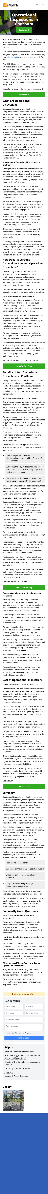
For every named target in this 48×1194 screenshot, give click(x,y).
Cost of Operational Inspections (17, 1068)
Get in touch (24, 30)
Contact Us (24, 786)
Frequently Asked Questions (16, 1076)
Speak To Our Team (24, 366)
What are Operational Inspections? (19, 1051)
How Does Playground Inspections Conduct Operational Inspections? (22, 1056)
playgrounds (12, 57)
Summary (8, 1072)
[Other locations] (37, 5)
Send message (24, 1038)
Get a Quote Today (24, 587)
